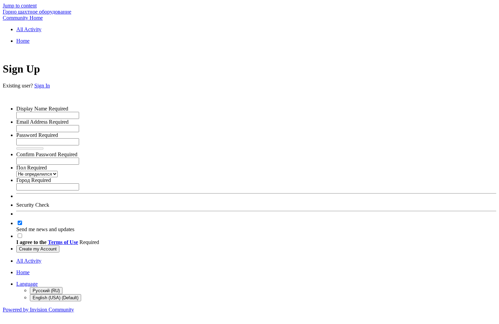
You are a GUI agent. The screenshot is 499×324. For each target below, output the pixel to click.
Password (37, 135)
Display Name (42, 109)
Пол (31, 167)
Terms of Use (63, 242)
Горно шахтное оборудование (37, 12)
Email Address (42, 122)
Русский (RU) (46, 290)
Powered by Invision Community (38, 309)
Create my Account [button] (38, 248)
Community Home (23, 18)
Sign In (42, 85)
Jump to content (20, 5)
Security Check (32, 205)
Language (27, 284)
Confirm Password (46, 154)
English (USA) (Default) (55, 297)
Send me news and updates (45, 229)
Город (33, 180)
